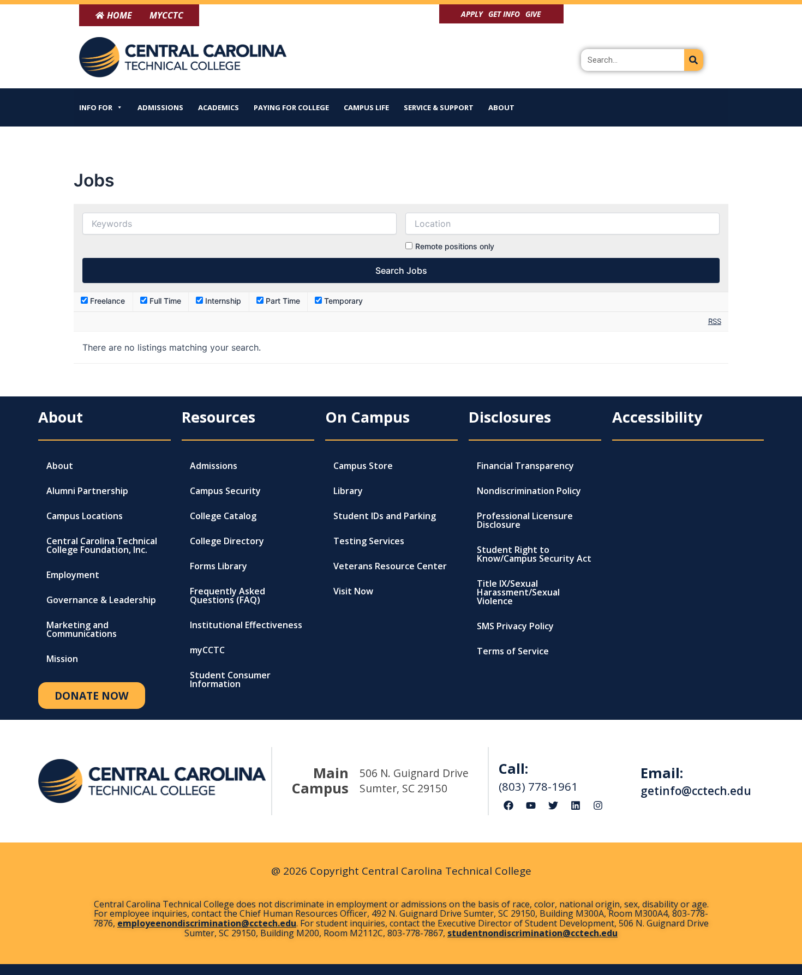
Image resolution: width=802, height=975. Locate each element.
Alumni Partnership (87, 491)
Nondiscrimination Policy (529, 491)
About (501, 107)
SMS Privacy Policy (515, 626)
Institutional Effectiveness (246, 625)
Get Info (504, 14)
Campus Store (363, 466)
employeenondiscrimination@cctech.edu (206, 923)
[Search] (693, 60)
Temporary (342, 300)
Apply (472, 14)
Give (533, 14)
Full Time (164, 300)
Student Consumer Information (230, 679)
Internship (222, 300)
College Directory (227, 541)
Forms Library (218, 566)
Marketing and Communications (81, 629)
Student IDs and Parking (384, 516)
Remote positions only (454, 246)
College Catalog (223, 516)
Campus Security (225, 491)
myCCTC (207, 650)
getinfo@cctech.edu (696, 790)
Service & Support (439, 107)
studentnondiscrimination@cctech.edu (532, 933)
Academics (218, 107)
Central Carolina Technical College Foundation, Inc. (101, 545)
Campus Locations (84, 516)
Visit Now (353, 591)
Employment (72, 575)
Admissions (160, 107)
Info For (95, 107)
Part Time (282, 300)
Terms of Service (513, 651)
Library (348, 491)
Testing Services (368, 541)
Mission (62, 659)
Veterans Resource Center (390, 566)
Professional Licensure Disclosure (525, 520)
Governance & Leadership (101, 600)
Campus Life (366, 107)
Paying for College (291, 107)
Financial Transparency (525, 466)
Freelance (106, 300)
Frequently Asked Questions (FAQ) (227, 595)
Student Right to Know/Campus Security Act (534, 554)
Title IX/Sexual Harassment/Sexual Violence (518, 592)
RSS (714, 321)
